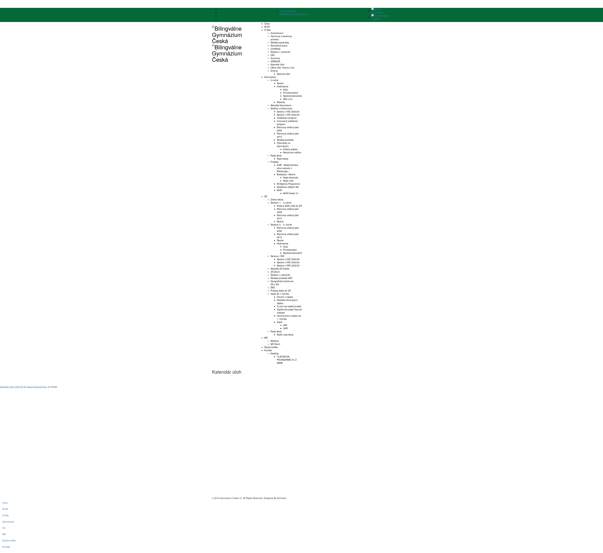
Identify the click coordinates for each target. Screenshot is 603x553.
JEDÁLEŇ (275, 61)
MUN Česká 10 (290, 193)
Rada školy (276, 155)
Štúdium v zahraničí (280, 51)
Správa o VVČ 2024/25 (288, 114)
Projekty (275, 161)
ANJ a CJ (287, 99)
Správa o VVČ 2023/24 (288, 111)
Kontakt (268, 350)
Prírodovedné (290, 249)
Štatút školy (282, 158)
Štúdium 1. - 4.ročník (281, 202)
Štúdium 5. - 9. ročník (281, 224)
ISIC (273, 55)
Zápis (279, 322)
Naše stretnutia (290, 177)
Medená (275, 340)
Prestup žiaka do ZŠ (281, 290)
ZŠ (265, 196)
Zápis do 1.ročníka (280, 293)
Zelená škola (277, 199)
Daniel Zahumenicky (37, 387)
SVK (285, 325)
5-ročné (274, 80)
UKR (285, 328)
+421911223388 (288, 11)
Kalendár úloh (277, 64)
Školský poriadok (285, 139)
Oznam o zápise (285, 296)
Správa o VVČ (277, 256)
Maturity (281, 102)
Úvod (266, 23)
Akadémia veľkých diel (288, 186)
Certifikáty (275, 48)
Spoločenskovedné (292, 95)
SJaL (285, 89)
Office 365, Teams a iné (282, 67)
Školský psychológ (280, 42)
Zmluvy (274, 70)
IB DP (267, 26)
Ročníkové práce (279, 45)
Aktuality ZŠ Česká (280, 268)
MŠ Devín (275, 344)
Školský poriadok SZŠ (281, 278)
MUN (279, 190)
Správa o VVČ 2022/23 (288, 265)
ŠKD (273, 287)
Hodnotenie (282, 86)
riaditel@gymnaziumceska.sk (294, 14)
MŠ (266, 337)
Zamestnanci (277, 33)
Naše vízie (288, 180)
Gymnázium (270, 77)
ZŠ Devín (275, 271)
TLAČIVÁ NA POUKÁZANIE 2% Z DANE (287, 359)
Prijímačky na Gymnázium (283, 144)
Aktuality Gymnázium (281, 105)
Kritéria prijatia (290, 149)
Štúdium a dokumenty (281, 108)
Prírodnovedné (290, 92)
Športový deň (283, 73)
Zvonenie (275, 58)
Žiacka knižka (271, 347)
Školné (280, 83)
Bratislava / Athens (286, 174)
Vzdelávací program (287, 117)
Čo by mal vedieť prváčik (289, 306)
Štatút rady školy (285, 334)
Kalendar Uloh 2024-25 (11, 387)
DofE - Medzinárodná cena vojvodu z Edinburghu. (287, 168)
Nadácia (275, 353)
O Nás (267, 29)
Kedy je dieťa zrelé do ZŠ (289, 205)
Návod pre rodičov (292, 152)
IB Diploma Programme (288, 183)
